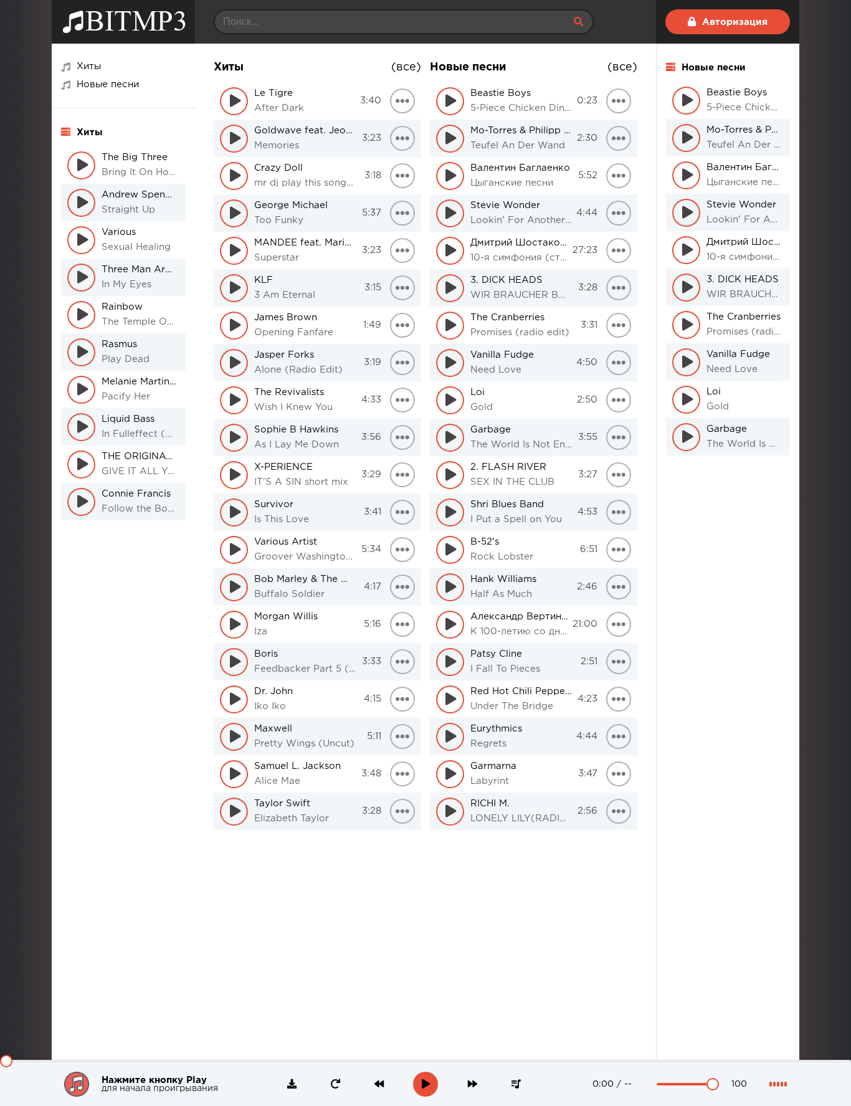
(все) (406, 67)
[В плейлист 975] (402, 586)
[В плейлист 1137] (618, 736)
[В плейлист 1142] (618, 549)
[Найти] (578, 21)
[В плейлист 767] (402, 100)
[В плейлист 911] (402, 437)
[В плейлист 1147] (618, 362)
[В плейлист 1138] (618, 699)
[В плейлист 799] (402, 175)
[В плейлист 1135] (618, 811)
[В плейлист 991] (402, 624)
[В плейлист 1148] (618, 325)
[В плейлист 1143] (618, 512)
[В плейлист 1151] (618, 213)
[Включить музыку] (425, 1084)
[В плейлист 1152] (618, 175)
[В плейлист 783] (402, 138)
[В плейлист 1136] (618, 773)
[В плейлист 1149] (618, 287)
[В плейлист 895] (402, 400)
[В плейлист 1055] (402, 773)
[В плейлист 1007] (402, 661)
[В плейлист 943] (402, 512)
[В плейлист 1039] (402, 736)
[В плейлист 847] (402, 287)
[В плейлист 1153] (618, 138)
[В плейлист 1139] (618, 661)
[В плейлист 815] (402, 213)
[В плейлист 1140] (618, 624)
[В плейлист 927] (402, 474)
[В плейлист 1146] (618, 400)
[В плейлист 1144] (618, 474)
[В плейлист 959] (402, 549)
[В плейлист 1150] (618, 250)
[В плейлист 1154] (618, 100)
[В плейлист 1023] (402, 699)
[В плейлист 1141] (618, 586)
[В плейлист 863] (402, 325)
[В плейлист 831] (402, 250)
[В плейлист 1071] (402, 811)
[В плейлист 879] (402, 362)
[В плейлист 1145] (618, 437)
